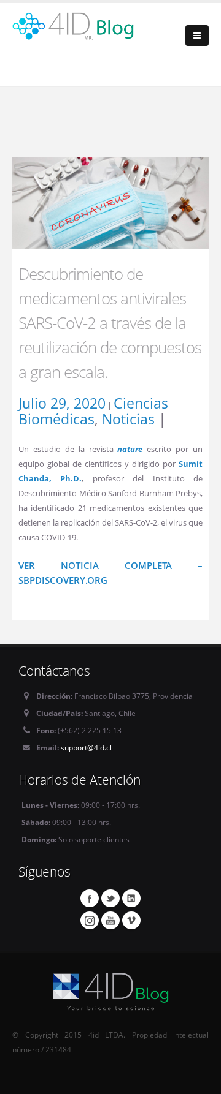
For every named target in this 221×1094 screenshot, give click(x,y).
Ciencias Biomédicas (93, 411)
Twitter (110, 898)
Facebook (89, 898)
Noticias (128, 419)
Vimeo (131, 920)
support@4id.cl (86, 747)
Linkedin (131, 898)
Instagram (89, 920)
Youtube (110, 920)
